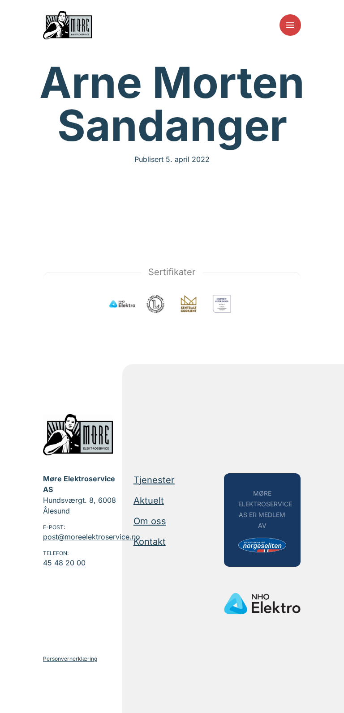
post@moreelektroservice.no (81, 536)
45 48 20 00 (64, 562)
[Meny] (290, 25)
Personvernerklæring (70, 658)
